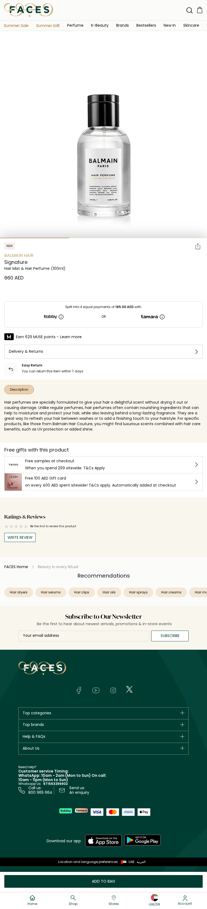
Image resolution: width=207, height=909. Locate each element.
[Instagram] (113, 690)
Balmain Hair (18, 255)
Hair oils (109, 592)
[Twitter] (129, 689)
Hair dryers (18, 592)
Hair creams (171, 592)
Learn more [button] (71, 337)
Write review (20, 537)
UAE (131, 861)
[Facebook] (78, 690)
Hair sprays (138, 592)
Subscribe (170, 635)
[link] (122, 25)
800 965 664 (40, 792)
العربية (141, 861)
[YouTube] (96, 690)
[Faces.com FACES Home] (28, 10)
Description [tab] (19, 389)
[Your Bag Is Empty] (199, 10)
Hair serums (51, 592)
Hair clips (81, 592)
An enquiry (79, 792)
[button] (16, 25)
